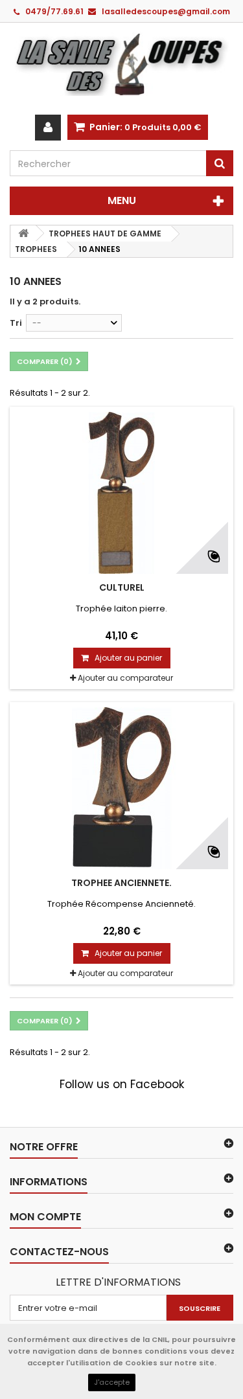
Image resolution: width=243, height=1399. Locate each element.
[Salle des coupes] (121, 64)
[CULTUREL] (121, 493)
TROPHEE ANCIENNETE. (121, 883)
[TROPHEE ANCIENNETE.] (121, 788)
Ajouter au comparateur (125, 677)
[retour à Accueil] (23, 233)
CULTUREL (122, 587)
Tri (16, 323)
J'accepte (112, 1382)
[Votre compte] (48, 128)
